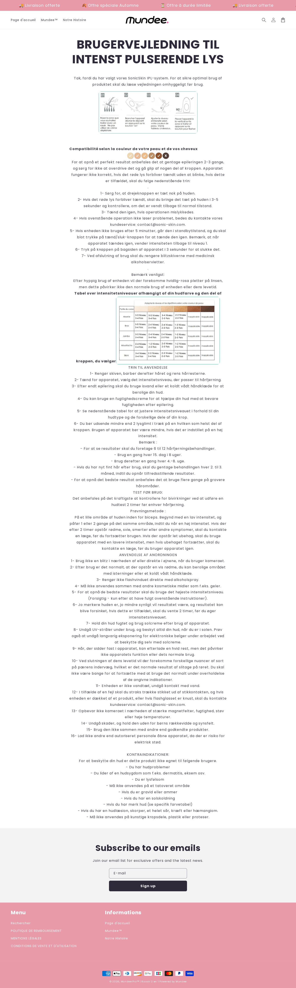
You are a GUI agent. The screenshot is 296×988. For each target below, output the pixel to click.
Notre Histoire (116, 938)
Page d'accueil (117, 923)
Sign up (148, 885)
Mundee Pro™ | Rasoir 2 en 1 (140, 981)
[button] (264, 20)
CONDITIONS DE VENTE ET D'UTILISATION (44, 946)
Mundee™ (113, 931)
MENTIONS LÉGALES (26, 938)
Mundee (181, 981)
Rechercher (21, 923)
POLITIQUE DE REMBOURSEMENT (36, 931)
